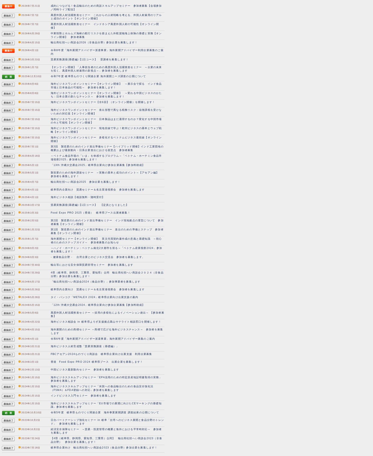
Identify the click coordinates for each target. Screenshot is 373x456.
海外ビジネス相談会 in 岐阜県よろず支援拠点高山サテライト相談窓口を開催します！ (106, 321)
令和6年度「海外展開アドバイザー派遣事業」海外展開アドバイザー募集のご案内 (103, 338)
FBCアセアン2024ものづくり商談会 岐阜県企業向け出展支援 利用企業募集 (101, 354)
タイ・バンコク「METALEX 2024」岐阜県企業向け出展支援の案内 (94, 297)
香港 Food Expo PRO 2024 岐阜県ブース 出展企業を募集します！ (97, 361)
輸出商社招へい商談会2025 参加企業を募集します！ (85, 181)
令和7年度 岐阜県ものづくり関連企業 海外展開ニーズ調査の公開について (98, 76)
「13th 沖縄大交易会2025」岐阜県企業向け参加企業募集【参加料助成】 (98, 165)
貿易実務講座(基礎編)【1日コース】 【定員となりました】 (90, 204)
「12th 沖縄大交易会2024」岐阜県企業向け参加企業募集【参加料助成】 (98, 304)
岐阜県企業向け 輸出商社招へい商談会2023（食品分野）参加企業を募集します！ (104, 447)
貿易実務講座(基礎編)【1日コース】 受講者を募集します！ (90, 59)
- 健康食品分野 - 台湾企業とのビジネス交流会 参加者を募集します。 (98, 257)
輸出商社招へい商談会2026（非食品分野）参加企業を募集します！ (94, 42)
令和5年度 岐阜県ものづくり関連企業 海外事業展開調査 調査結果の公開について (105, 412)
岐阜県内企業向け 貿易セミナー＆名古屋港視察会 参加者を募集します (98, 189)
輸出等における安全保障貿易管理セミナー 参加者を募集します (92, 264)
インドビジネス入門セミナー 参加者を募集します (83, 395)
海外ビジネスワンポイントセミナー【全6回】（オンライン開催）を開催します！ (103, 102)
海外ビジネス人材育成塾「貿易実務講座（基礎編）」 (85, 346)
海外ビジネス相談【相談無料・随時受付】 (78, 197)
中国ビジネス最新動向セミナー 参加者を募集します (85, 369)
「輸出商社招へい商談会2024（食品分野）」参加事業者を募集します (96, 281)
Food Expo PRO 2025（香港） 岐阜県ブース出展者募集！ (90, 212)
